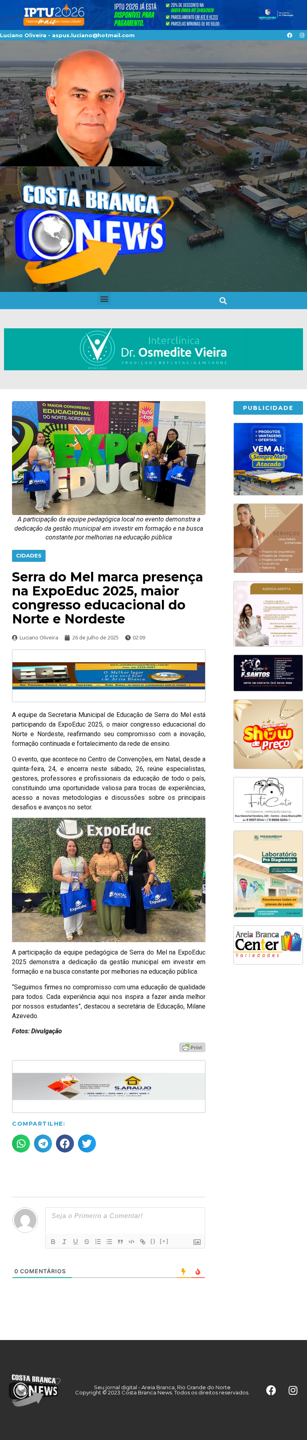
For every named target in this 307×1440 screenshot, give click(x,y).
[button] (104, 298)
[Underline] (75, 1241)
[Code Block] (131, 1241)
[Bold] (53, 1241)
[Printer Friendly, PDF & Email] (192, 1046)
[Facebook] (289, 35)
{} (153, 1241)
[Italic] (64, 1241)
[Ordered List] (98, 1241)
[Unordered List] (109, 1241)
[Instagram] (302, 35)
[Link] (142, 1241)
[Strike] (86, 1241)
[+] (164, 1241)
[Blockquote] (120, 1241)
